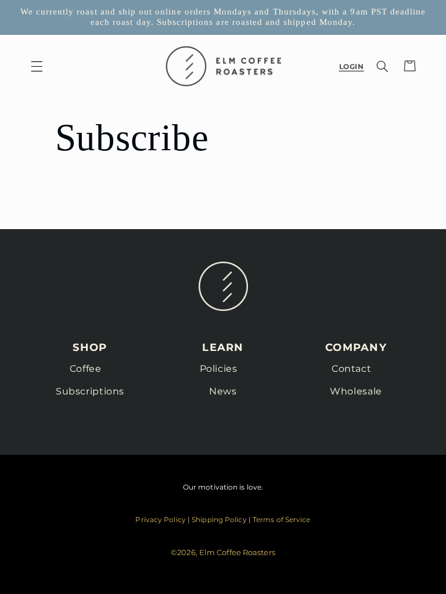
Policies (219, 368)
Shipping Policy (219, 519)
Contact (351, 368)
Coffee (86, 368)
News (223, 391)
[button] (36, 66)
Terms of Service (282, 519)
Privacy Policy (160, 519)
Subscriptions (90, 391)
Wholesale (356, 391)
